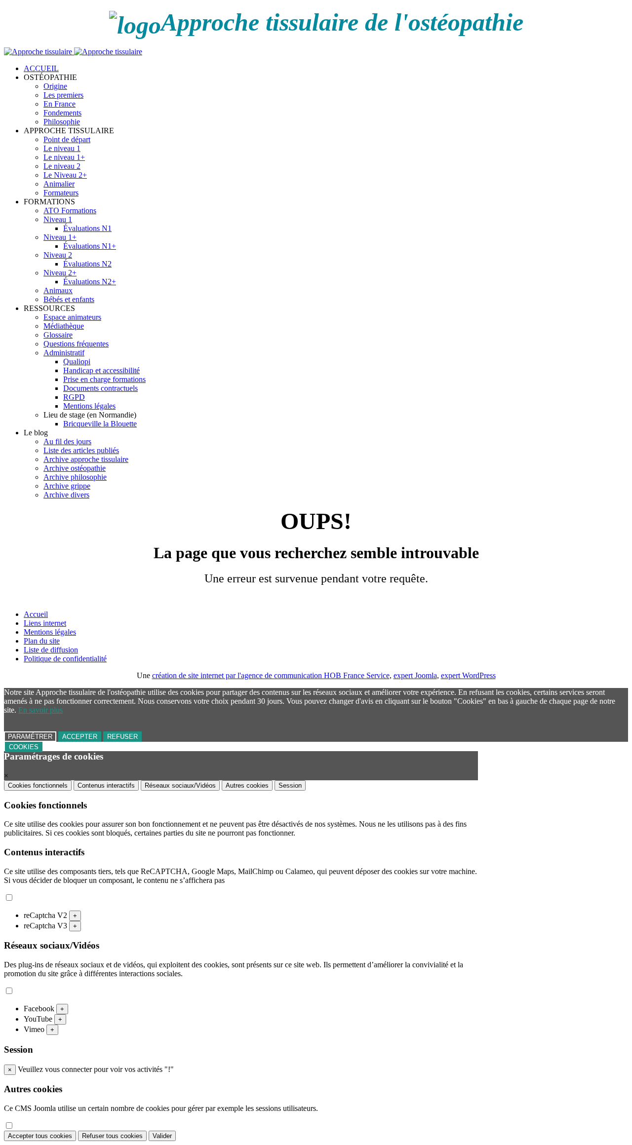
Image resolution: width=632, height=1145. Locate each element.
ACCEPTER (79, 736)
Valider (162, 1136)
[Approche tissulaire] (73, 51)
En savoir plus (40, 710)
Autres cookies (247, 785)
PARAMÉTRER (30, 736)
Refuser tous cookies (112, 1136)
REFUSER (122, 736)
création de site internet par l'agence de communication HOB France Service (271, 675)
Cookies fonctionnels (38, 785)
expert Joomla (415, 675)
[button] (50, 77)
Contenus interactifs (106, 785)
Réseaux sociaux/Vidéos (180, 785)
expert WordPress (468, 675)
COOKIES (24, 747)
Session (290, 785)
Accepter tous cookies (40, 1136)
